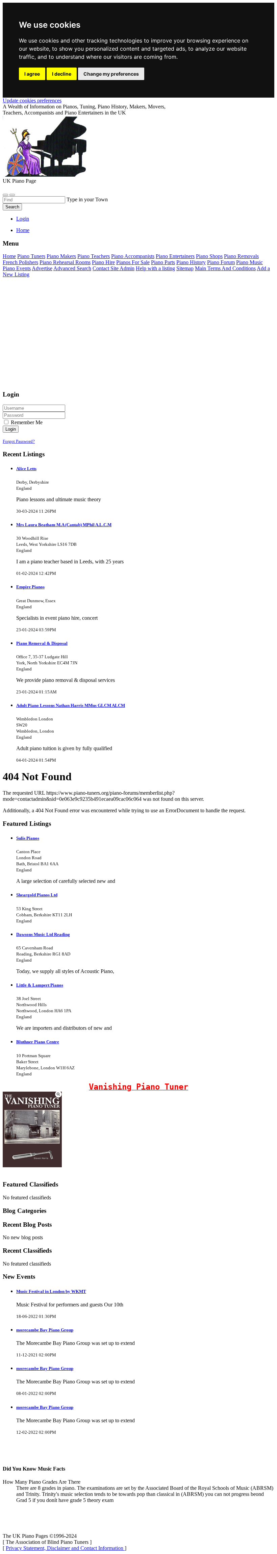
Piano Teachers (93, 256)
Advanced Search (72, 268)
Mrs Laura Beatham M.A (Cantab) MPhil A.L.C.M (63, 524)
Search (12, 206)
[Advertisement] (138, 337)
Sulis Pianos (27, 838)
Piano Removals (241, 256)
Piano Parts (163, 262)
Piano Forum (221, 262)
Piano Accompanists (132, 256)
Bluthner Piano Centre (37, 1041)
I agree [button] (32, 74)
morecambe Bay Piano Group (44, 1329)
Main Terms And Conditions (225, 268)
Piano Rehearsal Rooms (65, 262)
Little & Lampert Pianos (39, 985)
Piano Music (249, 262)
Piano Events (17, 268)
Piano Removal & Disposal (42, 643)
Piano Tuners (31, 256)
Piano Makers (61, 256)
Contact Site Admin (113, 268)
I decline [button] (61, 74)
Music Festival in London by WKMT (51, 1291)
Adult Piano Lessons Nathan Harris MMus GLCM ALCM (70, 705)
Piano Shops (209, 256)
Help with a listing (155, 268)
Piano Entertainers (175, 256)
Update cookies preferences (32, 100)
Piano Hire (103, 262)
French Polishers (20, 262)
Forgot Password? (19, 441)
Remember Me (26, 422)
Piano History (191, 262)
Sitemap (185, 268)
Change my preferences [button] (111, 74)
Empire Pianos (30, 586)
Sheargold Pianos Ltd (36, 894)
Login (22, 219)
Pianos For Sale (133, 262)
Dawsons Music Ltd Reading (43, 934)
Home (22, 230)
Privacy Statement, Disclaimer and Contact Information (65, 1548)
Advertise (42, 268)
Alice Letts (26, 468)
